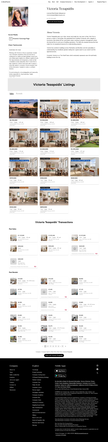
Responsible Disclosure (75, 383)
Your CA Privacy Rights (63, 387)
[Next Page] (65, 346)
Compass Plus (36, 397)
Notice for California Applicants (69, 385)
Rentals (19, 94)
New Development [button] (79, 2)
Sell (57, 2)
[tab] (12, 93)
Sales (12, 94)
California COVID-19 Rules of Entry (88, 385)
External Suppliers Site (38, 420)
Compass (38, 352)
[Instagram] (97, 365)
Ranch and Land (37, 417)
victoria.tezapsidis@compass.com (56, 15)
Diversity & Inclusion (37, 402)
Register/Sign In (101, 2)
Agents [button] (90, 2)
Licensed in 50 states (61, 435)
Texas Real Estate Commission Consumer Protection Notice (69, 420)
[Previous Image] (11, 109)
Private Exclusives (37, 372)
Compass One (36, 382)
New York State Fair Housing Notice (64, 423)
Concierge (35, 369)
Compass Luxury (37, 387)
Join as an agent (14, 380)
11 (62, 346)
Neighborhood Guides (38, 405)
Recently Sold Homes (38, 422)
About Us (12, 369)
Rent (53, 2)
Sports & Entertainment (38, 412)
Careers (12, 382)
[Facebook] (97, 369)
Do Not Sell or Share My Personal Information (67, 381)
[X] (97, 372)
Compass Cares (36, 400)
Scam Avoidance (64, 383)
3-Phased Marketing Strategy (40, 377)
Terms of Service (85, 381)
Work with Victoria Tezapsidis (55, 21)
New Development (37, 407)
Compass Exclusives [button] (65, 2)
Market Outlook (36, 380)
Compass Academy (37, 395)
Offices (12, 387)
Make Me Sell (36, 385)
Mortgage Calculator (38, 392)
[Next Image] (36, 109)
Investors (12, 377)
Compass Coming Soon (38, 375)
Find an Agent (36, 390)
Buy (49, 2)
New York (53, 352)
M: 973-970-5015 (51, 18)
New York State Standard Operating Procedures (66, 424)
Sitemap (34, 425)
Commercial (35, 410)
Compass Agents (46, 352)
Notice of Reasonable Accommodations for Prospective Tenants (70, 426)
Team (11, 372)
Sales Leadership (14, 375)
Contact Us (13, 385)
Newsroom (13, 390)
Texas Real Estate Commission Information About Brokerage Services (72, 419)
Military (34, 415)
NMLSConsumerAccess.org (81, 433)
